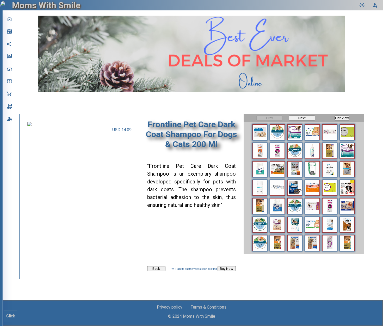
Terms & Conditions (208, 307)
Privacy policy (169, 307)
